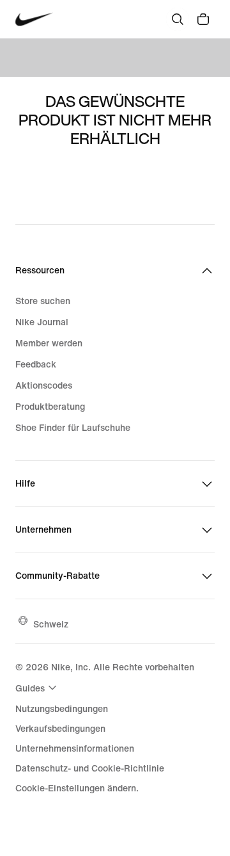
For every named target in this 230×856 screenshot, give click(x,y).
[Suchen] (177, 19)
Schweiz (50, 624)
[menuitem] (37, 687)
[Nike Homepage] (34, 19)
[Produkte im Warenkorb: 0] (203, 19)
